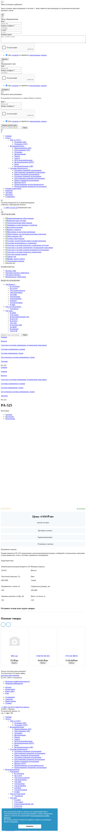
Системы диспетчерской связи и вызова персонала (26, 241)
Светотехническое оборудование (19, 223)
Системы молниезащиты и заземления (22, 243)
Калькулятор (10, 689)
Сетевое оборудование (15, 239)
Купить (14, 663)
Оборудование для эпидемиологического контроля (26, 234)
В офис (12, 305)
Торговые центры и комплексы (17, 273)
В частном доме (16, 325)
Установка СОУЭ (21, 144)
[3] (6, 509)
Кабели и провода (14, 230)
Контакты (9, 194)
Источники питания (15, 227)
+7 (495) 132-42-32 (10, 208)
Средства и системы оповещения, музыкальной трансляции (30, 247)
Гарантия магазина (45, 537)
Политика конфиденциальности (17, 681)
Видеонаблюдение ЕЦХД (24, 162)
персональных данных (38, 55)
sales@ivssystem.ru (22, 707)
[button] (3, 624)
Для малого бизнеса (12, 275)
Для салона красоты (17, 290)
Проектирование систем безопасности (29, 184)
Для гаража (14, 315)
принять (29, 826)
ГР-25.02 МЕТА (72, 656)
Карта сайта (9, 691)
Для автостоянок (16, 303)
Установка (18, 152)
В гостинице (15, 286)
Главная (8, 136)
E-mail (4, 30)
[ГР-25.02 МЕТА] (71, 641)
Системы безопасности (19, 168)
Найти (25, 128)
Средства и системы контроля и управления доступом (28, 245)
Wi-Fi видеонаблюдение (23, 160)
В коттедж (14, 319)
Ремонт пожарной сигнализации (26, 174)
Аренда (17, 158)
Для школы (14, 309)
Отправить (5, 89)
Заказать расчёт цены (9, 125)
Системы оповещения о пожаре (13, 384)
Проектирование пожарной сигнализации (30, 186)
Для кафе (13, 294)
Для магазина (15, 296)
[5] (10, 509)
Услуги (8, 138)
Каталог (4, 375)
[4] (8, 509)
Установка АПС (20, 142)
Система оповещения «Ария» (12, 388)
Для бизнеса (10, 284)
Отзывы (8, 703)
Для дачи (13, 323)
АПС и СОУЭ (16, 140)
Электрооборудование (15, 261)
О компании (10, 196)
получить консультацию (10, 675)
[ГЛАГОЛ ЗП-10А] (43, 641)
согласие (15, 55)
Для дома (9, 311)
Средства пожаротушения (17, 254)
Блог (7, 693)
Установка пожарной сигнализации (28, 170)
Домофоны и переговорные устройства (22, 225)
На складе (13, 288)
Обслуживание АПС (22, 150)
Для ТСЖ (13, 331)
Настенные (9, 417)
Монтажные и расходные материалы (21, 232)
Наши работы (10, 701)
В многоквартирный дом (19, 317)
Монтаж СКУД (20, 182)
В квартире (14, 329)
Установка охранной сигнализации (27, 176)
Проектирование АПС (23, 148)
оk (2, 14)
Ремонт (17, 156)
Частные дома (10, 271)
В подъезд (14, 321)
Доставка (8, 192)
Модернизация (20, 154)
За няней (13, 327)
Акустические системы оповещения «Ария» (18, 392)
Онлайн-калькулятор (13, 188)
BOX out (14, 656)
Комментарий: (6, 34)
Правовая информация (14, 683)
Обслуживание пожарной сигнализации (29, 172)
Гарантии (9, 190)
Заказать (5, 59)
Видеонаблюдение (18, 146)
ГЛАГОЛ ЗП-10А (43, 656)
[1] (2, 509)
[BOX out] (14, 641)
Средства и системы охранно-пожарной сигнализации (28, 250)
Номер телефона (8, 26)
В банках (13, 301)
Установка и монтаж (45, 544)
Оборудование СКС (14, 236)
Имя (3, 21)
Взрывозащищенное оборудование (20, 218)
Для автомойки (16, 298)
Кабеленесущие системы (16, 221)
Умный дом (11, 256)
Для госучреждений (13, 307)
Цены (16, 164)
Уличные (4, 396)
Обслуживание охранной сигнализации (29, 178)
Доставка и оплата (45, 530)
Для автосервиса (16, 292)
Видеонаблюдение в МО (23, 166)
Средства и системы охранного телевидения (24, 252)
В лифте (13, 313)
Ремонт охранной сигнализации (26, 180)
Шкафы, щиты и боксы (16, 259)
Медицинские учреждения (15, 277)
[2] (4, 509)
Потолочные (10, 419)
